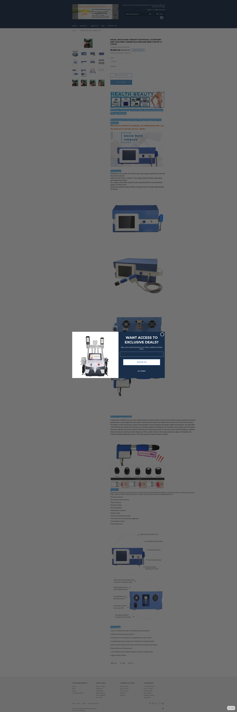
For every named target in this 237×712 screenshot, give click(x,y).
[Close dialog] (162, 334)
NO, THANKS (141, 371)
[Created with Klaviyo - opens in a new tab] (118, 379)
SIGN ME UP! (141, 362)
